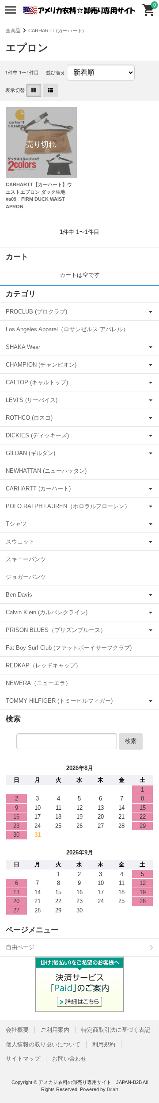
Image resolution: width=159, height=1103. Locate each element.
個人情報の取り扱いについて (43, 1044)
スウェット (20, 541)
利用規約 (103, 1044)
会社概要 (17, 1029)
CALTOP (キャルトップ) (37, 382)
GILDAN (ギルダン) (30, 453)
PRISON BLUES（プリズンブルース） (56, 630)
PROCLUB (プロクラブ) (36, 311)
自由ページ (20, 947)
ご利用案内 (55, 1029)
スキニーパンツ (26, 559)
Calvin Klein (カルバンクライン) (46, 612)
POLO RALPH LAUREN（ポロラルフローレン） (68, 506)
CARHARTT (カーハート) (56, 30)
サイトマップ (23, 1058)
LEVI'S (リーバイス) (31, 400)
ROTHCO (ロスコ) (29, 417)
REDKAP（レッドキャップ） (43, 665)
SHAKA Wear (23, 347)
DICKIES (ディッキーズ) (37, 435)
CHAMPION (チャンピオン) (41, 364)
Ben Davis (19, 594)
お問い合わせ (69, 1058)
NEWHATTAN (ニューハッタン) (46, 470)
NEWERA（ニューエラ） (38, 683)
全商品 (13, 30)
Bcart (112, 1089)
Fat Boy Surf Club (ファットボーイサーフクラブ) (69, 647)
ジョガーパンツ (26, 577)
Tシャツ (16, 524)
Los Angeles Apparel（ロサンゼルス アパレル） (67, 329)
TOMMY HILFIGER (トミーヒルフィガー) (59, 700)
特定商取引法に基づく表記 (115, 1029)
